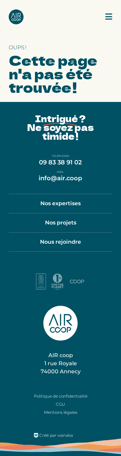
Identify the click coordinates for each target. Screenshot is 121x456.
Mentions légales (60, 412)
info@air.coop (60, 178)
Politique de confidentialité (60, 396)
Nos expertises (60, 203)
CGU (60, 404)
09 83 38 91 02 (60, 162)
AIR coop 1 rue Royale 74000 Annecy (61, 363)
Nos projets (60, 222)
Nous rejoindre (60, 242)
